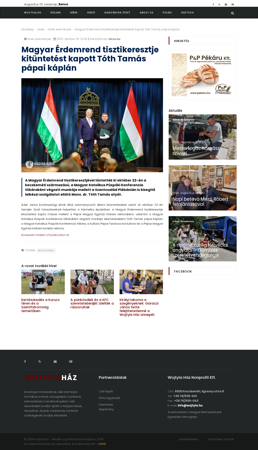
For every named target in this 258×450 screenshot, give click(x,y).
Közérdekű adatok (221, 439)
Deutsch (187, 12)
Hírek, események (59, 29)
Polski (167, 12)
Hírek (74, 12)
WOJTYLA (50, 377)
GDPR (102, 444)
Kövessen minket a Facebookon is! (45, 235)
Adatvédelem (188, 439)
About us (146, 12)
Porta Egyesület (109, 398)
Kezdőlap (27, 29)
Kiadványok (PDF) (117, 12)
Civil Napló (106, 391)
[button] (60, 12)
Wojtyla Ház (46, 250)
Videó (91, 12)
